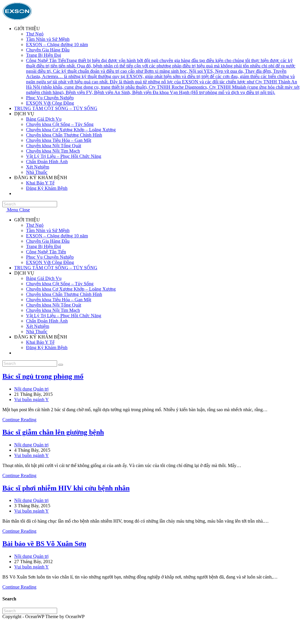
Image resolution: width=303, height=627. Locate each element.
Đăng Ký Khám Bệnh (46, 347)
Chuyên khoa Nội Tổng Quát (53, 304)
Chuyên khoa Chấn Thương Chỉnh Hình (64, 294)
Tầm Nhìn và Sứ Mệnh (48, 230)
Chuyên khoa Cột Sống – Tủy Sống (60, 283)
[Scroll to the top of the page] (4, 621)
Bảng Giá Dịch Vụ (44, 278)
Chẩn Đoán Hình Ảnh (47, 320)
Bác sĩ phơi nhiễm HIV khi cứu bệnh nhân (66, 488)
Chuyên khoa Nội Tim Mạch (53, 310)
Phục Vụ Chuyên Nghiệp (50, 257)
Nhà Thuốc (36, 331)
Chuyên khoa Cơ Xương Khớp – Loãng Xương (71, 288)
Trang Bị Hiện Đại (43, 246)
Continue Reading (21, 419)
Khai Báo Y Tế (40, 342)
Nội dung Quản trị (31, 388)
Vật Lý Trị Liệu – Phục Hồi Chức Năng (63, 315)
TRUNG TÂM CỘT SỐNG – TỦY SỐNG (55, 267)
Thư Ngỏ (34, 225)
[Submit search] (60, 365)
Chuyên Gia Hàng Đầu (48, 241)
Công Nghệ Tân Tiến (46, 251)
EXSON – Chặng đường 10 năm (57, 235)
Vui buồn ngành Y (31, 399)
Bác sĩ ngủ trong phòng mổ (42, 376)
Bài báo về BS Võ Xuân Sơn (44, 543)
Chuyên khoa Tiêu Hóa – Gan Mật (58, 299)
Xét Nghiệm (37, 326)
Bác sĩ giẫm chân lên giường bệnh (53, 432)
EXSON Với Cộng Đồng (50, 262)
